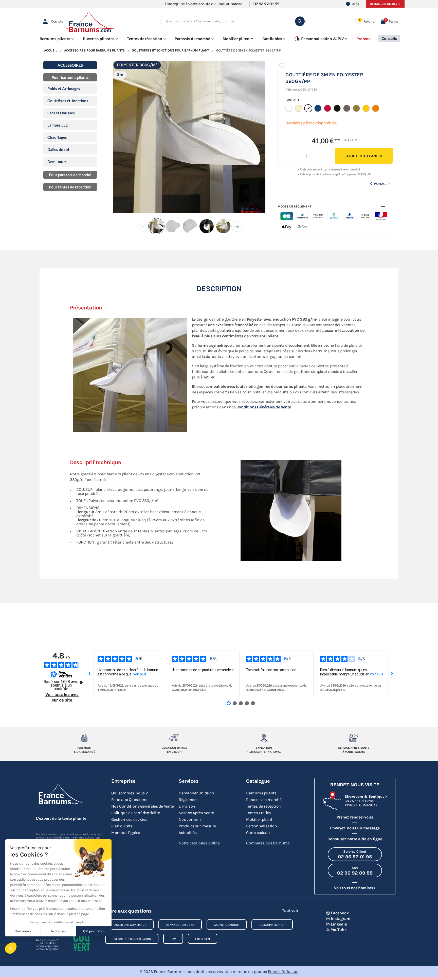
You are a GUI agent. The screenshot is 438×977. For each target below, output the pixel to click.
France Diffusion (283, 971)
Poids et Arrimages (63, 88)
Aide (355, 4)
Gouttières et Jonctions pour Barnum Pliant (170, 50)
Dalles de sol (58, 149)
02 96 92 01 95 (266, 3)
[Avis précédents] (89, 673)
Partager (381, 184)
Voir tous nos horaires (353, 887)
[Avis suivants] (391, 673)
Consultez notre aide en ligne (354, 838)
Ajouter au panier (364, 156)
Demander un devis (385, 4)
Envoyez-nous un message (355, 828)
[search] (300, 21)
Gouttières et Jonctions (67, 100)
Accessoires (70, 65)
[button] (389, 21)
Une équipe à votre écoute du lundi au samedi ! (205, 3)
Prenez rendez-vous (355, 817)
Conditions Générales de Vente (263, 407)
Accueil (50, 50)
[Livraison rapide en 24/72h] (174, 738)
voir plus (140, 674)
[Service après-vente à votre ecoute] (353, 738)
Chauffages (57, 137)
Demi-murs (57, 161)
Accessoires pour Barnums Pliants (94, 50)
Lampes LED (57, 125)
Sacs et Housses (61, 113)
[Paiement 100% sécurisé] (84, 738)
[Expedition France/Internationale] (264, 738)
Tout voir (290, 910)
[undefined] (81, 683)
